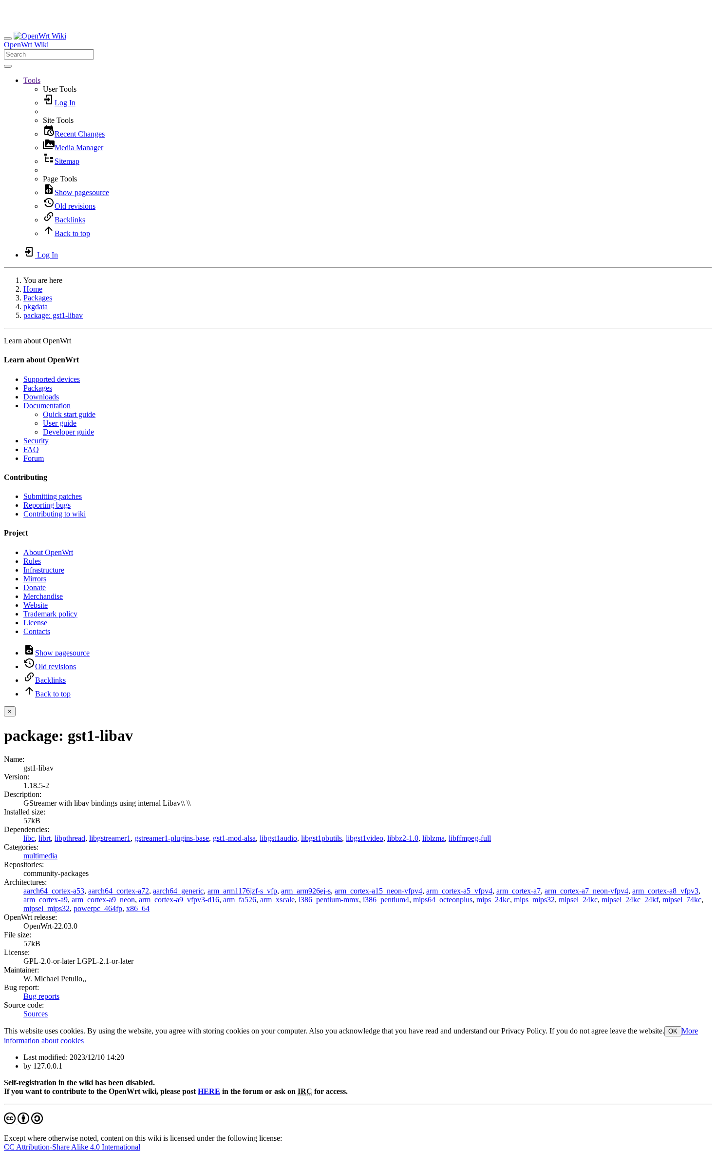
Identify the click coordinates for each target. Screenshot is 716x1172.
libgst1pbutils (321, 838)
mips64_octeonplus (442, 899)
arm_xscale (277, 899)
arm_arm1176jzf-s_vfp (242, 891)
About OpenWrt (48, 552)
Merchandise (43, 596)
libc (29, 838)
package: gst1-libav (53, 315)
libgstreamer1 (110, 838)
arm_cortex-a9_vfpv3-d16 (179, 899)
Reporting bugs (47, 505)
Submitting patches (52, 496)
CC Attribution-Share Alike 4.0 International (72, 1147)
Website (35, 605)
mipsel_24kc (578, 899)
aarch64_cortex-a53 (53, 891)
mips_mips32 (534, 899)
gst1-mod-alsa (234, 838)
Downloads (41, 397)
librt (44, 838)
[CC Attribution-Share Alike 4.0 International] (23, 1121)
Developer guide (68, 432)
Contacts (36, 631)
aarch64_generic (178, 891)
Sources (35, 1014)
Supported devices (51, 379)
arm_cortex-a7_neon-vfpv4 (586, 891)
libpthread (70, 838)
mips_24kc (493, 899)
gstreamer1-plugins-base (171, 838)
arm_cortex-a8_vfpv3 (665, 891)
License (35, 622)
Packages (37, 298)
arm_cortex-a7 (518, 891)
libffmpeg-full (470, 838)
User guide (59, 423)
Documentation (47, 405)
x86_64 (138, 908)
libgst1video (364, 838)
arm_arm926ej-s (306, 891)
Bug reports (41, 996)
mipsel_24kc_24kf (630, 899)
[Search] (8, 66)
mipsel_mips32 (46, 908)
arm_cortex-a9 (45, 899)
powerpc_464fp (98, 908)
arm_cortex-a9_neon (103, 899)
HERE (209, 1091)
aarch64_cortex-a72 (118, 891)
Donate (34, 587)
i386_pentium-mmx (329, 899)
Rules (32, 561)
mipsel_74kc (681, 899)
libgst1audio (278, 838)
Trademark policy (50, 614)
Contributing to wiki (54, 514)
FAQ (31, 449)
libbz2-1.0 (402, 838)
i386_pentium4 (386, 899)
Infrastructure (43, 570)
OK (673, 1031)
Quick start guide (69, 414)
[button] (31, 80)
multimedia (40, 856)
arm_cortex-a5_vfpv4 (459, 891)
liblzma (433, 838)
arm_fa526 (239, 899)
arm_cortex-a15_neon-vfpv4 (378, 891)
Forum (33, 458)
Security (36, 441)
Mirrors (34, 579)
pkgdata (35, 306)
